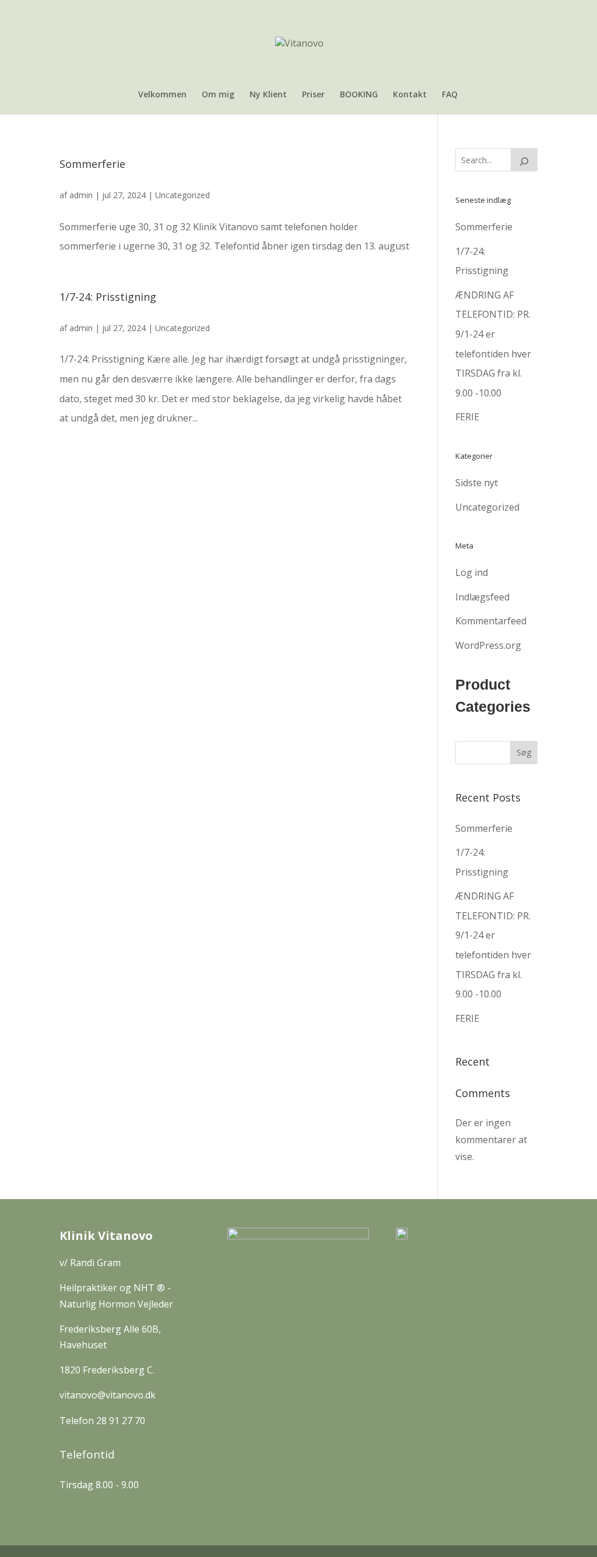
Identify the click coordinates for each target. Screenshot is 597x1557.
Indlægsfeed (482, 597)
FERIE (467, 416)
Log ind (471, 572)
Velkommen (162, 95)
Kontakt (410, 95)
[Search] (524, 159)
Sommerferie (92, 164)
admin (81, 195)
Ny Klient (268, 95)
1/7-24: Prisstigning (107, 297)
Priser (313, 95)
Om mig (218, 95)
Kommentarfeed (490, 620)
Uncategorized (182, 195)
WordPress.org (488, 645)
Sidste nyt (476, 482)
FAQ (450, 95)
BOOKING (359, 95)
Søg (524, 752)
